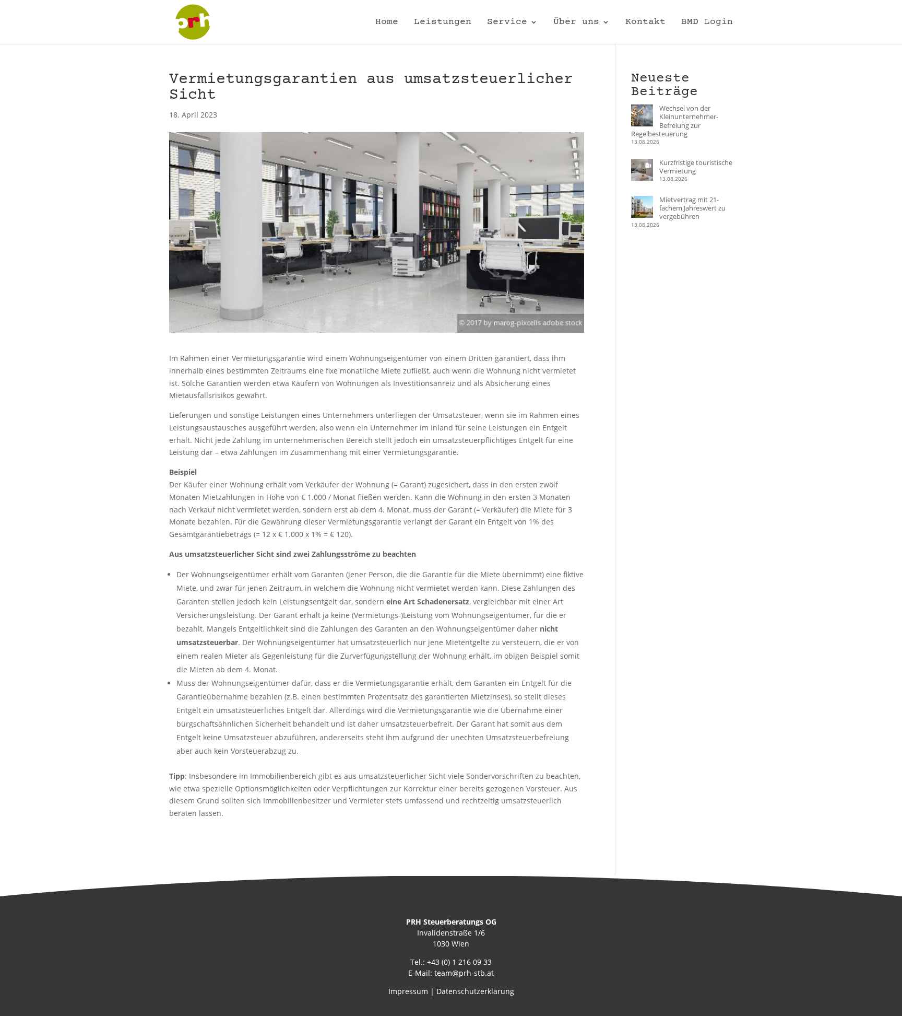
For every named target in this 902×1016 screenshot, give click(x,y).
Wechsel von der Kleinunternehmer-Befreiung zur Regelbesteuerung (675, 121)
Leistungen (442, 22)
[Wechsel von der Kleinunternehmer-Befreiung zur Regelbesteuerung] (642, 116)
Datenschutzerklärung (475, 991)
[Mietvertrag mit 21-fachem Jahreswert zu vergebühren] (642, 208)
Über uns (576, 22)
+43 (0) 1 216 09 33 (459, 962)
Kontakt (645, 22)
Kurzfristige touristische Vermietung (695, 167)
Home (386, 22)
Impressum (408, 991)
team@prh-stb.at (464, 973)
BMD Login (707, 22)
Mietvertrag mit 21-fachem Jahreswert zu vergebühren (692, 208)
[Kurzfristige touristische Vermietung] (642, 171)
